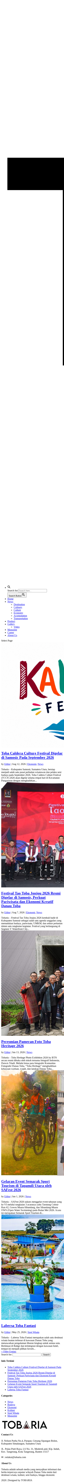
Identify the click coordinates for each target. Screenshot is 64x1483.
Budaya (11, 1404)
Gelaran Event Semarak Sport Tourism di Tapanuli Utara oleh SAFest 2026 (26, 1185)
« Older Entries (8, 1351)
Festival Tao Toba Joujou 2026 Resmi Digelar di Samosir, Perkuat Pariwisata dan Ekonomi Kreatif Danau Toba (31, 899)
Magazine (12, 629)
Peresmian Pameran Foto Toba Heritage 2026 (29, 1381)
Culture (17, 610)
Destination (19, 604)
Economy (18, 613)
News (10, 601)
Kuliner (11, 1410)
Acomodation (20, 615)
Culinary (18, 607)
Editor (7, 764)
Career (10, 632)
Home (10, 598)
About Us (12, 635)
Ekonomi (31, 764)
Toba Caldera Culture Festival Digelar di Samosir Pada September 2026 (32, 755)
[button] (9, 587)
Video (17, 627)
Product (11, 621)
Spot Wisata (33, 1332)
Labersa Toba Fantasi (18, 1326)
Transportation (21, 618)
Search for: (6, 1354)
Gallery (11, 624)
